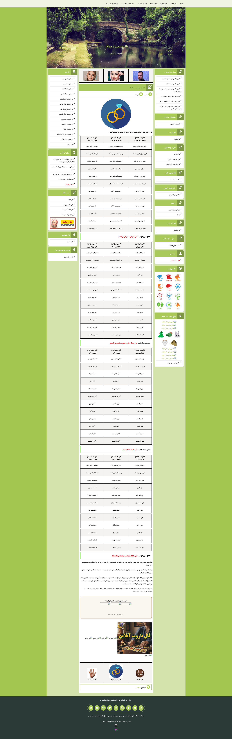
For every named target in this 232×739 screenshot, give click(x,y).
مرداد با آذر (116, 312)
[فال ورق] (148, 656)
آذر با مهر (92, 403)
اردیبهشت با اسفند (116, 228)
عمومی (138, 687)
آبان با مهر (116, 403)
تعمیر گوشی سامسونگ (66, 179)
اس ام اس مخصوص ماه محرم (170, 96)
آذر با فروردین (92, 358)
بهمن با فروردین (116, 465)
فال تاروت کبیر (68, 83)
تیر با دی (140, 319)
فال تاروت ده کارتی (67, 124)
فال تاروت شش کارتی (66, 114)
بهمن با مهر (116, 510)
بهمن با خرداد (116, 480)
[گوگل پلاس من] (103, 708)
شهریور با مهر (92, 297)
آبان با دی (116, 426)
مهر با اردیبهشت (140, 366)
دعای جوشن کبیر (174, 209)
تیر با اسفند (140, 334)
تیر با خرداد (140, 267)
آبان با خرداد (116, 373)
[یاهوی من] (141, 708)
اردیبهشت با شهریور (116, 183)
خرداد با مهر (92, 191)
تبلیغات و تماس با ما (112, 3)
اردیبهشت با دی (116, 213)
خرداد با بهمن (92, 221)
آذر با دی (92, 426)
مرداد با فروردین (116, 252)
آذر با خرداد (92, 373)
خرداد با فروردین (92, 146)
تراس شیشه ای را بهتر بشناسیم (63, 174)
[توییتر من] (109, 708)
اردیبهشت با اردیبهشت (116, 153)
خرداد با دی (92, 213)
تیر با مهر (140, 297)
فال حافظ (173, 3)
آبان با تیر (116, 381)
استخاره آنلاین (142, 3)
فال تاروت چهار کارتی (66, 104)
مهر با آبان (140, 411)
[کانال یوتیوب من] (97, 708)
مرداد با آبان (116, 304)
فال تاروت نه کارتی (67, 119)
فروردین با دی (139, 213)
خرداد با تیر (92, 168)
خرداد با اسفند (92, 228)
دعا (178, 215)
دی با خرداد (140, 480)
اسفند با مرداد (92, 495)
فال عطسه (70, 241)
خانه (181, 3)
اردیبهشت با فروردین (116, 146)
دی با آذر (140, 525)
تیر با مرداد (139, 282)
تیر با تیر (139, 275)
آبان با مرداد (116, 388)
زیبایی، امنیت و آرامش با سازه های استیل (63, 168)
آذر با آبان (92, 411)
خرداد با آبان (92, 198)
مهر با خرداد (140, 373)
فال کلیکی (176, 230)
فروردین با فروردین (139, 146)
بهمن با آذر (116, 525)
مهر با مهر (140, 403)
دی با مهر (140, 510)
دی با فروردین (139, 465)
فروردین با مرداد (139, 176)
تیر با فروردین (139, 252)
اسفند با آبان (92, 517)
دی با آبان (140, 517)
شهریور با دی (92, 319)
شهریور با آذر (92, 312)
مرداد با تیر (116, 275)
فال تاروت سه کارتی (66, 99)
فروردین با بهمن (140, 221)
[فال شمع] (97, 638)
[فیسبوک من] (128, 708)
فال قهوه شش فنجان (173, 164)
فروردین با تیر (139, 168)
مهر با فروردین (140, 358)
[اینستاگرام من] (122, 708)
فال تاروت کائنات (67, 88)
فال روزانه (153, 3)
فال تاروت (163, 3)
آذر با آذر (92, 418)
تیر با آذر (140, 312)
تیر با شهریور (140, 290)
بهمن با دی (116, 532)
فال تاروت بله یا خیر (67, 139)
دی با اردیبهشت (140, 472)
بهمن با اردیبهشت (116, 472)
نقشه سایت (105, 721)
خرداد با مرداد (92, 176)
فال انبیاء (177, 139)
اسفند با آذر (92, 525)
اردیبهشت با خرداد (116, 161)
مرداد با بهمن (116, 327)
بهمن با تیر (116, 487)
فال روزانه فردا (68, 257)
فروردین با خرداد (139, 161)
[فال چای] (88, 638)
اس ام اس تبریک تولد (173, 83)
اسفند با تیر (92, 487)
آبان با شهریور (116, 396)
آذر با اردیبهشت (92, 366)
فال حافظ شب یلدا (67, 209)
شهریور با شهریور (92, 290)
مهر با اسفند (140, 441)
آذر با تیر (92, 381)
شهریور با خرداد (92, 267)
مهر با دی (140, 426)
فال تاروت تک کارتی (67, 94)
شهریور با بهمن (92, 327)
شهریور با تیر (92, 275)
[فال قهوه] (104, 638)
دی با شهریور (140, 502)
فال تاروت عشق (88, 569)
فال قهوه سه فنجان (173, 159)
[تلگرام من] (134, 708)
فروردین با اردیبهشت (140, 153)
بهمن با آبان (116, 517)
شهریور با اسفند (92, 334)
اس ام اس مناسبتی (128, 3)
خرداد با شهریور (92, 183)
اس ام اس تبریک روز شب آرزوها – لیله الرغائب (170, 90)
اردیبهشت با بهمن (116, 221)
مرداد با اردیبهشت (116, 260)
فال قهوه (177, 154)
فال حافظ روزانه (68, 204)
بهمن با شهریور (116, 502)
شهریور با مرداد (92, 282)
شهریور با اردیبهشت (92, 260)
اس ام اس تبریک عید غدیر (171, 78)
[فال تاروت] (134, 638)
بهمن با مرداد (116, 495)
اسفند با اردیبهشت (92, 472)
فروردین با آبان (140, 198)
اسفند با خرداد (92, 480)
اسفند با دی (92, 532)
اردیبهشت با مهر (116, 191)
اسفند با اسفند (92, 547)
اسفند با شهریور (92, 502)
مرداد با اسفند (116, 334)
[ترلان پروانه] (116, 76)
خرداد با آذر (92, 206)
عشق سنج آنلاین (174, 245)
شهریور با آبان (92, 304)
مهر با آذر (140, 418)
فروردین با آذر (140, 206)
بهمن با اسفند (116, 547)
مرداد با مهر (116, 297)
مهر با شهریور (139, 396)
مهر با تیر (140, 381)
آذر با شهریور (92, 396)
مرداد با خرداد (116, 267)
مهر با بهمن (139, 433)
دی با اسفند (140, 547)
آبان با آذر (116, 418)
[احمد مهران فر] (141, 76)
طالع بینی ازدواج (116, 46)
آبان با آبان (116, 411)
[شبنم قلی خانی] (91, 76)
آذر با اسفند (92, 441)
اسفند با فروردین (92, 465)
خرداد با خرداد (92, 161)
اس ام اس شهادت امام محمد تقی (169, 101)
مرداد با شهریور (116, 290)
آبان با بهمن (116, 433)
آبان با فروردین (116, 358)
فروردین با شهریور (140, 183)
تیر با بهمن (140, 327)
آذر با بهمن (92, 433)
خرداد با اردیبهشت (92, 153)
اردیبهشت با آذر (116, 206)
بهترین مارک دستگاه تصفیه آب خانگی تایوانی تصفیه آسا (64, 160)
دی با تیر (140, 487)
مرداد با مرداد (116, 282)
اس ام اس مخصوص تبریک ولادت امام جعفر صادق (170, 107)
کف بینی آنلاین (175, 179)
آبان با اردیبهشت (116, 366)
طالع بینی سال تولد (174, 362)
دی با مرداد (140, 495)
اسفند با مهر (92, 510)
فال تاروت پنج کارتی (67, 109)
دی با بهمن (139, 540)
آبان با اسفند (116, 441)
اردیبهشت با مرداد (116, 176)
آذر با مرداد (92, 388)
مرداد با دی (116, 319)
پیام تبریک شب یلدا (67, 214)
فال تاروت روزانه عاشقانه (65, 134)
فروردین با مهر (140, 191)
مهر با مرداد (140, 388)
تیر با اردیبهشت (140, 260)
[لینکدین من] (90, 708)
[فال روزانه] (113, 638)
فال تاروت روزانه (126, 577)
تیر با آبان (140, 304)
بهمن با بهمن (116, 540)
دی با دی (140, 532)
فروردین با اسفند (139, 228)
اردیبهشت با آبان (116, 198)
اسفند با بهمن (92, 540)
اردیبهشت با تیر (116, 168)
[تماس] (116, 708)
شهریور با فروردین (92, 252)
